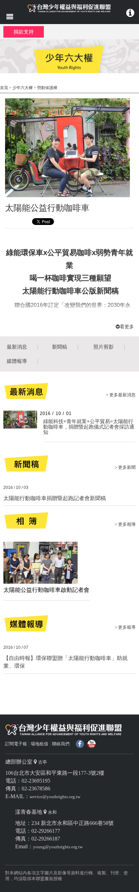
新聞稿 (59, 347)
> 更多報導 (125, 627)
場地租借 (39, 743)
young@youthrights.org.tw (58, 846)
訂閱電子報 (16, 743)
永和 (52, 812)
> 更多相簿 (125, 524)
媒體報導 (17, 361)
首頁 (4, 87)
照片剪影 (103, 347)
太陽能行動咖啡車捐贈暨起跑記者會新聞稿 (54, 498)
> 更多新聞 (125, 467)
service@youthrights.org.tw (55, 796)
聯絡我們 (61, 743)
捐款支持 (23, 32)
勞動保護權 (47, 87)
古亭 (42, 762)
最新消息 (17, 347)
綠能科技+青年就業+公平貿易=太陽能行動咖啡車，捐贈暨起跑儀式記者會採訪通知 (88, 426)
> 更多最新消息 (121, 394)
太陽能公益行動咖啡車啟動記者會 (46, 590)
